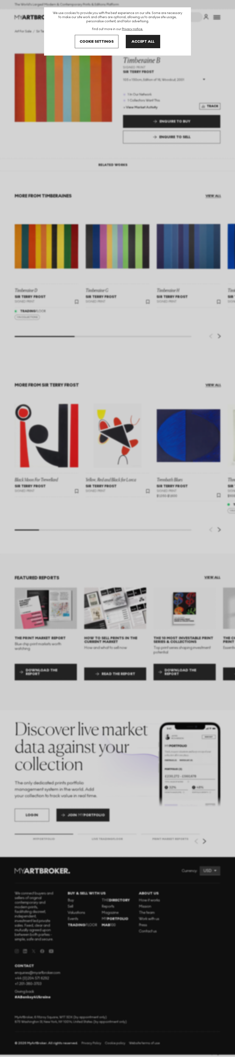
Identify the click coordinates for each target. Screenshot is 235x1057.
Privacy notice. (132, 29)
